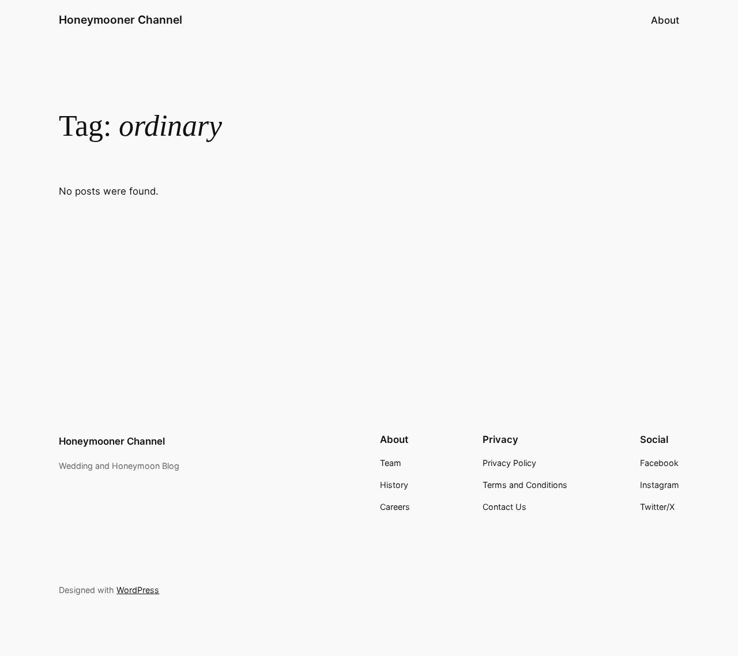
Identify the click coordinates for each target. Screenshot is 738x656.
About (665, 20)
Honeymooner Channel (120, 20)
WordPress (137, 590)
